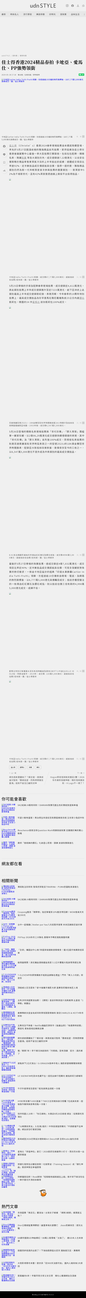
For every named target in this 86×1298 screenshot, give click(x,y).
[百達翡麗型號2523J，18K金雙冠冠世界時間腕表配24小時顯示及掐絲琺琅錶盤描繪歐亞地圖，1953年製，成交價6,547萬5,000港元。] (46, 363)
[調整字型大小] (4, 170)
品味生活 (75, 14)
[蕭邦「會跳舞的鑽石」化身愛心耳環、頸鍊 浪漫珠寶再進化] (9, 846)
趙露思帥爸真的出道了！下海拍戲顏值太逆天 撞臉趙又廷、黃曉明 (49, 1250)
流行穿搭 (27, 14)
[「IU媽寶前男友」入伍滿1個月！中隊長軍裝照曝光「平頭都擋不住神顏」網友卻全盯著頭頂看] (9, 1130)
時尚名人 (14, 14)
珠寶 (30, 767)
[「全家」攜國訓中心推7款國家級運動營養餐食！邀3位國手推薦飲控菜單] (9, 953)
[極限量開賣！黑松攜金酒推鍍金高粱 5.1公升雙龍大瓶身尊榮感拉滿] (9, 966)
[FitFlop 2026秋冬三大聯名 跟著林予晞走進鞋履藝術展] (9, 941)
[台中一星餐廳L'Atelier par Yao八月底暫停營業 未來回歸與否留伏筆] (9, 928)
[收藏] (4, 162)
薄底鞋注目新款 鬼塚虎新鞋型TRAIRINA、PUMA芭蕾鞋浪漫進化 (48, 886)
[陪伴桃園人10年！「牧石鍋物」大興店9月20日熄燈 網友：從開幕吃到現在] (9, 1117)
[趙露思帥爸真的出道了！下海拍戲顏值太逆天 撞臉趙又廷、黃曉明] (9, 1254)
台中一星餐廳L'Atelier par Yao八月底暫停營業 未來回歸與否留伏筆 (50, 924)
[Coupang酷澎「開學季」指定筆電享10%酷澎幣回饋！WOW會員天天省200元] (9, 915)
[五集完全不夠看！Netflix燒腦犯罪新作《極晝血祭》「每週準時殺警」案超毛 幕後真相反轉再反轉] (9, 1029)
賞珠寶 (63, 14)
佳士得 (13, 767)
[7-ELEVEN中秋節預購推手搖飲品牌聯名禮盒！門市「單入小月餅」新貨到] (9, 978)
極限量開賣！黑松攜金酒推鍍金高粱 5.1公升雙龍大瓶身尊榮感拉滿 (49, 962)
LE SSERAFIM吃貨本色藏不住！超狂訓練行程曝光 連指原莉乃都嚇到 (50, 1075)
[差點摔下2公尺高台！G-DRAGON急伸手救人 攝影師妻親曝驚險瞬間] (9, 1067)
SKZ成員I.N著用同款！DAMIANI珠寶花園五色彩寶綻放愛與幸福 (48, 805)
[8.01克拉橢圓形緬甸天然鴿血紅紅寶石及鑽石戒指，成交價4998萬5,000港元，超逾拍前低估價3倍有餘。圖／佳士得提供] (46, 504)
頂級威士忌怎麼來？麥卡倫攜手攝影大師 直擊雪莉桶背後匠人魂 (48, 987)
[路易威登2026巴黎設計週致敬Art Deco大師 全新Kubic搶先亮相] (9, 1142)
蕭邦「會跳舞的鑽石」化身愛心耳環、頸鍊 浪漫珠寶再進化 (46, 842)
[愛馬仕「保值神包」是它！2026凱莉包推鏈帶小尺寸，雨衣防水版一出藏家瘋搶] (9, 1155)
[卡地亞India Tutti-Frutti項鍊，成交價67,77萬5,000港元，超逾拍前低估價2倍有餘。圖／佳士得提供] (46, 226)
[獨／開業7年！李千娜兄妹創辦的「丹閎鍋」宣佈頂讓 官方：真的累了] (9, 1054)
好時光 (52, 14)
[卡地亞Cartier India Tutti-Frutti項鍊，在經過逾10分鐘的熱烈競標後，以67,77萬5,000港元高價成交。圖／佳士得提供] (43, 106)
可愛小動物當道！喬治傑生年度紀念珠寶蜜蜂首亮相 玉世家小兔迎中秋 (51, 817)
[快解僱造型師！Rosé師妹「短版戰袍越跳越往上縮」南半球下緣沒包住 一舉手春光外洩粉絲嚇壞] (9, 1180)
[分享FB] (4, 146)
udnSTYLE (6, 55)
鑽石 (38, 767)
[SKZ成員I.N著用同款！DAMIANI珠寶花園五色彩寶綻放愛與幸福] (9, 808)
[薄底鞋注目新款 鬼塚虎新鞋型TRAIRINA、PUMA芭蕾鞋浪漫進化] (9, 890)
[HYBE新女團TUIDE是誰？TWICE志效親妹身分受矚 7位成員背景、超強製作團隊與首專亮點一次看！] (9, 1104)
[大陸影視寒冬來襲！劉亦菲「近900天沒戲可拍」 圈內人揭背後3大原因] (9, 1266)
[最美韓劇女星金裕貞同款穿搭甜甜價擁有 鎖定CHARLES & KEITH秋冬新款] (9, 1016)
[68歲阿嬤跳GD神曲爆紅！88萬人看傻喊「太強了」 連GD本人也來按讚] (9, 1241)
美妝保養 (40, 14)
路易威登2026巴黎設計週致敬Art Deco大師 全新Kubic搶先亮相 (48, 1138)
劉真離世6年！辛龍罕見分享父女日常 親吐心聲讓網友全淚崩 (47, 1275)
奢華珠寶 (23, 55)
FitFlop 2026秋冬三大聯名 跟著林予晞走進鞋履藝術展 (44, 937)
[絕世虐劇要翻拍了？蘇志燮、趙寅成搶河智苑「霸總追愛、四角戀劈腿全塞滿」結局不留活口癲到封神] (9, 1041)
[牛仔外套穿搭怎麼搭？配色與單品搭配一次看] (9, 1092)
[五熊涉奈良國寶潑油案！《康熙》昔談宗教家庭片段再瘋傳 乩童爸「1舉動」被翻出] (9, 1004)
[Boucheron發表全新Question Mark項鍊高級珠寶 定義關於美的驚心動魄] (9, 834)
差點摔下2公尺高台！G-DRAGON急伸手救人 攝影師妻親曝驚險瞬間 (50, 1063)
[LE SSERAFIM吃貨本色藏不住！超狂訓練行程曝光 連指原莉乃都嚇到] (9, 1079)
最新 (4, 14)
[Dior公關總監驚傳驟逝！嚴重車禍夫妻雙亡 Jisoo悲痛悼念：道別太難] (9, 1229)
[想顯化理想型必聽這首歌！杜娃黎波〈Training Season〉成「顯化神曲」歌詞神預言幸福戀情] (9, 1167)
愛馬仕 (22, 767)
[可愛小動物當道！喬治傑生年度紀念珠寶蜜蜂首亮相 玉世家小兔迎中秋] (9, 821)
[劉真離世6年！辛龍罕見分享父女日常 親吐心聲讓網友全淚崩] (9, 1279)
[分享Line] (4, 154)
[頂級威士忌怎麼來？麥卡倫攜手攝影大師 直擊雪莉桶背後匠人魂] (9, 991)
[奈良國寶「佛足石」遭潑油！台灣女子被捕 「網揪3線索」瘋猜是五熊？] (9, 1216)
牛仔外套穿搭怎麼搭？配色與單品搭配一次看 (39, 1088)
